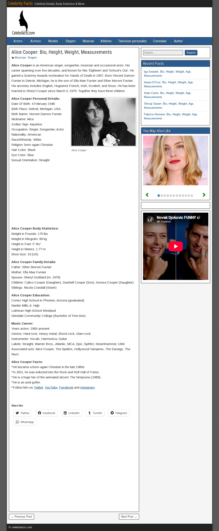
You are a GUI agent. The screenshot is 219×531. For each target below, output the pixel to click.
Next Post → (129, 516)
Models (53, 41)
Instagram (87, 387)
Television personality (132, 41)
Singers (71, 41)
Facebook (66, 387)
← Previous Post (21, 516)
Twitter (38, 387)
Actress (35, 41)
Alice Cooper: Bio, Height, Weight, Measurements (61, 52)
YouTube (51, 387)
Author (178, 41)
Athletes (106, 41)
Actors (17, 41)
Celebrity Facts (20, 3)
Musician (88, 41)
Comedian (159, 41)
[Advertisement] (74, 195)
